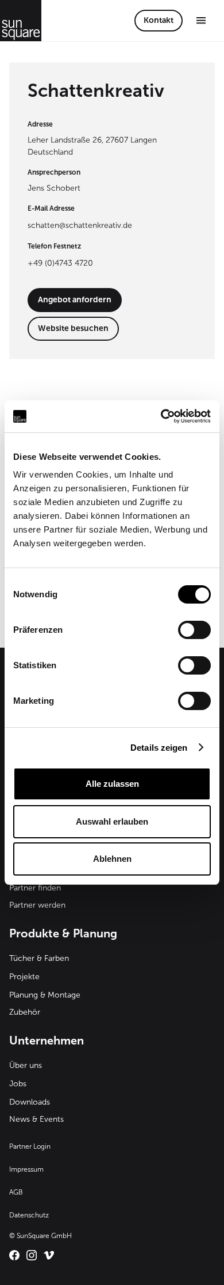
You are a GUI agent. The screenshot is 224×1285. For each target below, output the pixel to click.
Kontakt (158, 20)
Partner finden (35, 888)
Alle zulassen (112, 784)
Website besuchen (73, 328)
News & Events (36, 1119)
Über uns (25, 1065)
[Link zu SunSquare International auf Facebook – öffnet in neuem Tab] (14, 1255)
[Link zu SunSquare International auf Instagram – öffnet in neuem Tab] (31, 1255)
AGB (16, 1192)
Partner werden (37, 905)
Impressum (26, 1169)
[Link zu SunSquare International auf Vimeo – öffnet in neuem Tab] (49, 1255)
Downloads (29, 1102)
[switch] (194, 630)
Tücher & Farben (39, 958)
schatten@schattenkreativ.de (80, 225)
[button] (201, 20)
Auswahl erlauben (112, 821)
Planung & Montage (44, 995)
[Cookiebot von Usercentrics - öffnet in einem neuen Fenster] (161, 416)
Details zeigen (158, 747)
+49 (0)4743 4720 (60, 263)
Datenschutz (29, 1215)
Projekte (24, 977)
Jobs (17, 1084)
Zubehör (24, 1012)
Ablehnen (112, 859)
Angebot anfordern (74, 300)
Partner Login (30, 1146)
